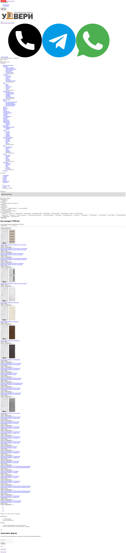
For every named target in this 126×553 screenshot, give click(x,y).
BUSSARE (8, 138)
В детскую (8, 77)
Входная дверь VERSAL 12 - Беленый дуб (10, 437)
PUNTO (7, 143)
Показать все (3, 217)
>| (3, 511)
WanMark (8, 95)
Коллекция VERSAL (10, 105)
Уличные (5, 118)
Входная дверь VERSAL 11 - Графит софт (10, 432)
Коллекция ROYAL (10, 103)
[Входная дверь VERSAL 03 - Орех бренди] (8, 339)
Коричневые (8, 86)
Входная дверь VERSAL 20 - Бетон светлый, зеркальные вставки (15, 487)
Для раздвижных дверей (8, 126)
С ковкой (5, 115)
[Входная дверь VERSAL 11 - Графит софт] (10, 431)
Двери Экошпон (9, 70)
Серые (7, 89)
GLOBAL (8, 132)
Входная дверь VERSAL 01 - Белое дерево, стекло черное (13, 249)
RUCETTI (8, 168)
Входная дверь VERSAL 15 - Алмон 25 (9, 477)
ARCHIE (8, 135)
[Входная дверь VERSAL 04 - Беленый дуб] (10, 368)
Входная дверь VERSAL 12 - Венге (8, 447)
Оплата (4, 177)
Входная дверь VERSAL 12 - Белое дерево (10, 442)
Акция (4, 180)
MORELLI (8, 128)
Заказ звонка (3, 551)
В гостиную (8, 76)
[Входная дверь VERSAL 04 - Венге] (9, 373)
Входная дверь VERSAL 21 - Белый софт (10, 497)
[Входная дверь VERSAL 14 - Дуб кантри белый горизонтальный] (16, 466)
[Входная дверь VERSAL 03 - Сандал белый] (11, 363)
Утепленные (6, 119)
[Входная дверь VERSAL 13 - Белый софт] (10, 451)
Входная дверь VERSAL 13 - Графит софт (10, 457)
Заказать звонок (10, 1)
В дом (4, 106)
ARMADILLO (9, 147)
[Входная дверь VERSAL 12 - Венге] (9, 446)
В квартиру (5, 108)
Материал (5, 66)
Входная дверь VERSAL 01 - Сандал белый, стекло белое (13, 259)
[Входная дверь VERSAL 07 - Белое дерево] (10, 416)
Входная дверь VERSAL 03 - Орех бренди (10, 340)
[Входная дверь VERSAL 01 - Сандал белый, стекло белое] (14, 258)
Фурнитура (5, 125)
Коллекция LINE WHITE (11, 102)
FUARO (7, 131)
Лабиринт (8, 124)
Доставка (5, 176)
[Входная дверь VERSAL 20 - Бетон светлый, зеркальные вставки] (16, 486)
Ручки (4, 154)
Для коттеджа (6, 111)
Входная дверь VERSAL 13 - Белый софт (10, 452)
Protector (8, 123)
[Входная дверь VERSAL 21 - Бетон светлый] (11, 500)
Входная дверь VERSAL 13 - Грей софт (9, 462)
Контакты (5, 182)
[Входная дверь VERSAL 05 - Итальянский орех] (12, 383)
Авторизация (6, 4)
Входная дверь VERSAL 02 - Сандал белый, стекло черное (14, 283)
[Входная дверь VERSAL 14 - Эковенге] (10, 471)
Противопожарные (7, 112)
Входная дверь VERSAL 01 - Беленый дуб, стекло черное (13, 244)
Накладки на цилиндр (8, 137)
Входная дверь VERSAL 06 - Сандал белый (10, 394)
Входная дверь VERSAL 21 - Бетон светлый (10, 502)
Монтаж (5, 178)
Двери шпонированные (11, 68)
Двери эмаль (8, 71)
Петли (4, 145)
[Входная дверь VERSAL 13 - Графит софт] (10, 456)
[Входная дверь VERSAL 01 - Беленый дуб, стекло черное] (8, 243)
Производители (6, 91)
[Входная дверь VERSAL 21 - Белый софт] (10, 495)
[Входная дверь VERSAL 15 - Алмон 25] (10, 476)
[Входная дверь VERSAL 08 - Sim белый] (10, 421)
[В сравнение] (13, 247)
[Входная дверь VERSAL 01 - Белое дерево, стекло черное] (14, 248)
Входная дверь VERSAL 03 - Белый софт (10, 302)
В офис (7, 78)
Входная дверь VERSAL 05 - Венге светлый (10, 379)
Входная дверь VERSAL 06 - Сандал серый (10, 413)
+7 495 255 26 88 (4, 57)
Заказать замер (4, 23)
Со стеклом (5, 117)
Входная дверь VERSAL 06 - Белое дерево (10, 389)
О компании (6, 175)
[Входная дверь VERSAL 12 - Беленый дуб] (10, 436)
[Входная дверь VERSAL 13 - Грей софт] (10, 461)
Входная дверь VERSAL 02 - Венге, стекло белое (12, 264)
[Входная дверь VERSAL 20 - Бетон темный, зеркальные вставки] (15, 491)
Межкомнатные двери (8, 65)
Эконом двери (6, 121)
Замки (4, 130)
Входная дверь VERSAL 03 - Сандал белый (10, 364)
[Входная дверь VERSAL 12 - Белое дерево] (10, 441)
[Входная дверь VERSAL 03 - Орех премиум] (8, 358)
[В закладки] (12, 247)
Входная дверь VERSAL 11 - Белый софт (10, 428)
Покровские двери (10, 97)
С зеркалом (5, 113)
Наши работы (6, 181)
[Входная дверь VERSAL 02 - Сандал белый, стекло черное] (8, 282)
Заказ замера (3, 549)
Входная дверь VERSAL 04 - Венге (8, 374)
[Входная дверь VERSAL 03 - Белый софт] (8, 301)
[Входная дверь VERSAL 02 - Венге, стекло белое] (12, 263)
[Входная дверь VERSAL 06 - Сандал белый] (11, 393)
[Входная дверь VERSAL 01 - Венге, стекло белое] (12, 253)
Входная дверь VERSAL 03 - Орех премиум (10, 359)
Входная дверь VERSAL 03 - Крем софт (9, 321)
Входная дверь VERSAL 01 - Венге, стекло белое (12, 254)
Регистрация (6, 5)
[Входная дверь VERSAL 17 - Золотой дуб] (10, 481)
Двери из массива (10, 67)
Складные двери (9, 72)
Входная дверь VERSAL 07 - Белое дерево (10, 418)
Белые (7, 84)
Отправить (3, 543)
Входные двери (6, 99)
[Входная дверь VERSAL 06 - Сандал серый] (8, 412)
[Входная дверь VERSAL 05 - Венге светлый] (11, 378)
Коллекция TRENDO (10, 104)
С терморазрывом (7, 116)
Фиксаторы (5, 162)
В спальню (8, 79)
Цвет (4, 83)
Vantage (7, 129)
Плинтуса (5, 170)
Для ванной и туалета (10, 80)
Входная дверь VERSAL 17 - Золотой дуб (10, 482)
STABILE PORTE (10, 93)
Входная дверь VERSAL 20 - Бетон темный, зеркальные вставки (15, 492)
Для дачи (5, 110)
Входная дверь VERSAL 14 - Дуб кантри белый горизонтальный (15, 467)
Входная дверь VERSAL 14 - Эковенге (9, 472)
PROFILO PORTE (10, 92)
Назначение (5, 74)
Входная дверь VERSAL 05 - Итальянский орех (11, 384)
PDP (7, 142)
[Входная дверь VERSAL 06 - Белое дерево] (10, 388)
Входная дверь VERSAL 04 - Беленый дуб (10, 369)
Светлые (8, 87)
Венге (7, 85)
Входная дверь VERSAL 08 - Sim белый (9, 423)
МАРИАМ (8, 96)
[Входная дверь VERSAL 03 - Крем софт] (8, 320)
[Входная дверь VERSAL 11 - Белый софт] (10, 426)
